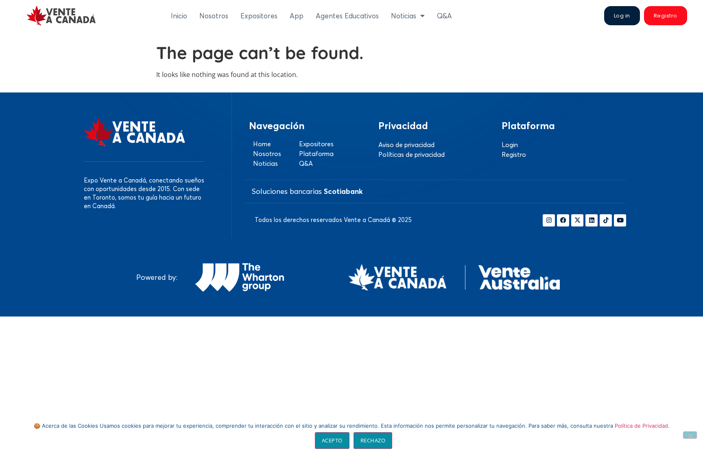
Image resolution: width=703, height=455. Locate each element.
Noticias (403, 15)
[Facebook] (563, 220)
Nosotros (213, 15)
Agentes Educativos (347, 15)
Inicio (179, 15)
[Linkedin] (591, 220)
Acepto (332, 440)
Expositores (258, 15)
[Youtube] (620, 220)
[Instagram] (549, 220)
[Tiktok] (606, 220)
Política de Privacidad (641, 425)
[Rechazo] (690, 435)
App (296, 15)
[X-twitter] (577, 220)
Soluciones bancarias (307, 191)
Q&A (444, 15)
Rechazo (373, 440)
